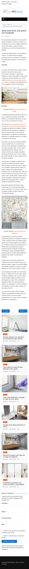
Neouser (6, 341)
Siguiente (22, 311)
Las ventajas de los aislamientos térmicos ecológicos (16, 65)
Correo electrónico (7, 518)
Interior (7, 36)
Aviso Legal (14, 1)
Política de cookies (6, 1)
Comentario (5, 503)
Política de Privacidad (7, 3)
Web (3, 524)
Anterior (6, 311)
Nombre (4, 511)
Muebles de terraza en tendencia (16, 106)
